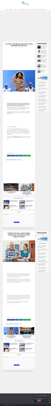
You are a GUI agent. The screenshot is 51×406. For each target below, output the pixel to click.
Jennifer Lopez (13, 153)
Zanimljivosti (22, 9)
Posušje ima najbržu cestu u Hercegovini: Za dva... (30, 201)
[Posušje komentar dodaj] (42, 238)
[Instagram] (36, 401)
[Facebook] (38, 401)
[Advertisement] (24, 26)
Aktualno (11, 9)
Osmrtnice (42, 9)
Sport (18, 9)
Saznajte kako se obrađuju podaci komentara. (26, 228)
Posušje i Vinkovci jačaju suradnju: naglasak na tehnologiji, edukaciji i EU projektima (42, 100)
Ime (4, 222)
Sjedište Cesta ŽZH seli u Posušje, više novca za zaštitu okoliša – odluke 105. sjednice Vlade (42, 61)
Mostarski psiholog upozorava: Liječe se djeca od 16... (14, 206)
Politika (15, 9)
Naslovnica (6, 9)
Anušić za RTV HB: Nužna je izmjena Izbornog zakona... (14, 201)
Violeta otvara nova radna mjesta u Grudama (43, 71)
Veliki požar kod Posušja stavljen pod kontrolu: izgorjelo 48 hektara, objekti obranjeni (42, 66)
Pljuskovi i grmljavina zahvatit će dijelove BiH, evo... (29, 206)
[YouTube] (40, 401)
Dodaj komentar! (21, 47)
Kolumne (38, 9)
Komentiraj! (5, 214)
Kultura (26, 9)
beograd (8, 153)
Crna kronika (34, 9)
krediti (8, 317)
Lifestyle (29, 9)
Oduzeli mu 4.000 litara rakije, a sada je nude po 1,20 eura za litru (42, 89)
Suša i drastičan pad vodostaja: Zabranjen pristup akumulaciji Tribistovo (42, 85)
